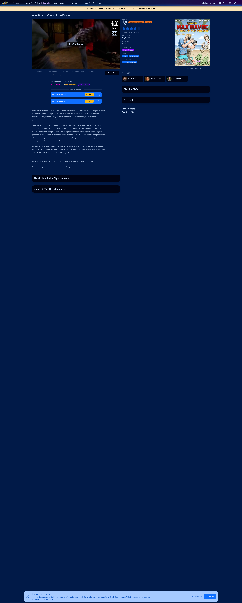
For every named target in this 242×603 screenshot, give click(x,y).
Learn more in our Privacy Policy (42, 599)
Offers (37, 3)
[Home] (5, 3)
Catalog (16, 3)
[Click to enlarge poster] (192, 42)
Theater (113, 73)
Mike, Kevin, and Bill (129, 62)
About (77, 3)
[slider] (123, 28)
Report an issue (130, 100)
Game (62, 3)
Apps (55, 3)
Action (125, 56)
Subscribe (46, 3)
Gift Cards (97, 3)
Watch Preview (77, 44)
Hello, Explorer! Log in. (209, 3)
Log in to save (37, 75)
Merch (85, 3)
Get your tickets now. (146, 8)
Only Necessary (196, 597)
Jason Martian (196, 68)
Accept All (210, 597)
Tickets (27, 3)
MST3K (70, 3)
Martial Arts (134, 56)
